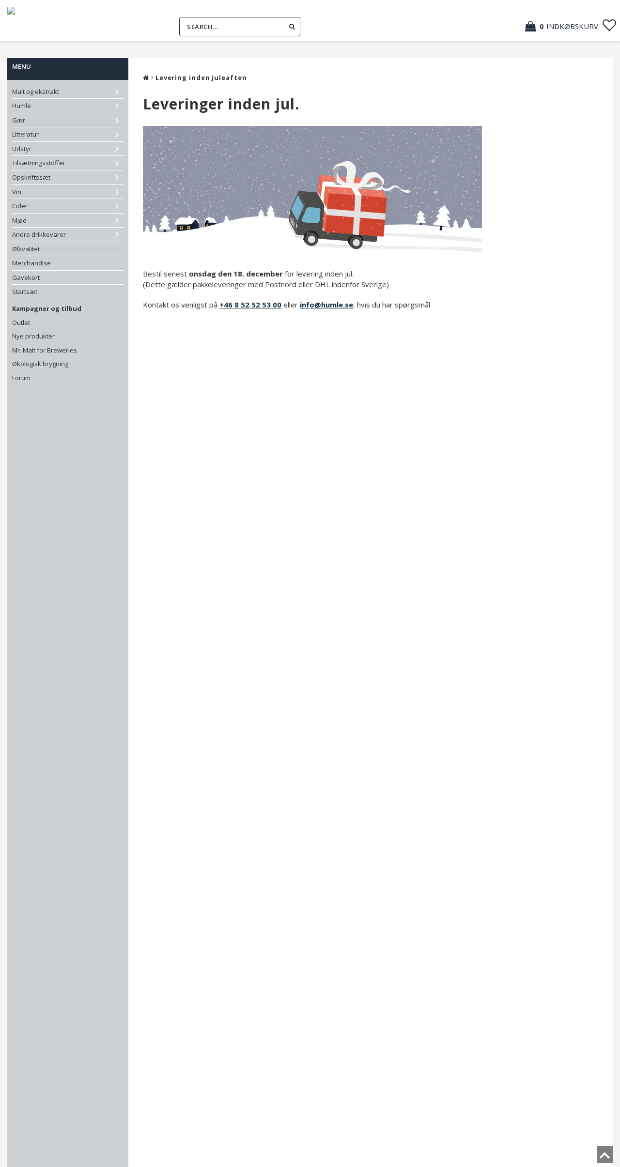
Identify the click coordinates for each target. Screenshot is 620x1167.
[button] (566, 26)
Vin (16, 191)
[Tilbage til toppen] (605, 1158)
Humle (21, 105)
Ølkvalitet (26, 249)
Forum (21, 377)
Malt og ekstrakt (35, 91)
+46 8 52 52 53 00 (250, 304)
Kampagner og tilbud (46, 308)
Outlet (21, 322)
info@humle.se (326, 304)
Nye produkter (33, 336)
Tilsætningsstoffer (38, 162)
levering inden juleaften (201, 77)
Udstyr (21, 148)
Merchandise (31, 263)
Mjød (19, 220)
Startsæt (24, 291)
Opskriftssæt (31, 177)
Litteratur (25, 134)
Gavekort (26, 277)
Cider (20, 205)
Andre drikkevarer (39, 234)
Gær (18, 120)
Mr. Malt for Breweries (44, 350)
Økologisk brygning (40, 363)
